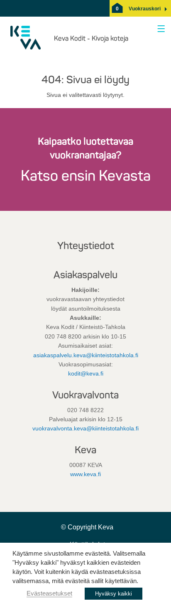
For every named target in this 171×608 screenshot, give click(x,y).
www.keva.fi (85, 474)
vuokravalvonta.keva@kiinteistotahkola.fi (85, 428)
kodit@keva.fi (85, 373)
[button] (145, 9)
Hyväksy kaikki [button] (113, 594)
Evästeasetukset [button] (49, 593)
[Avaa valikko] (159, 29)
